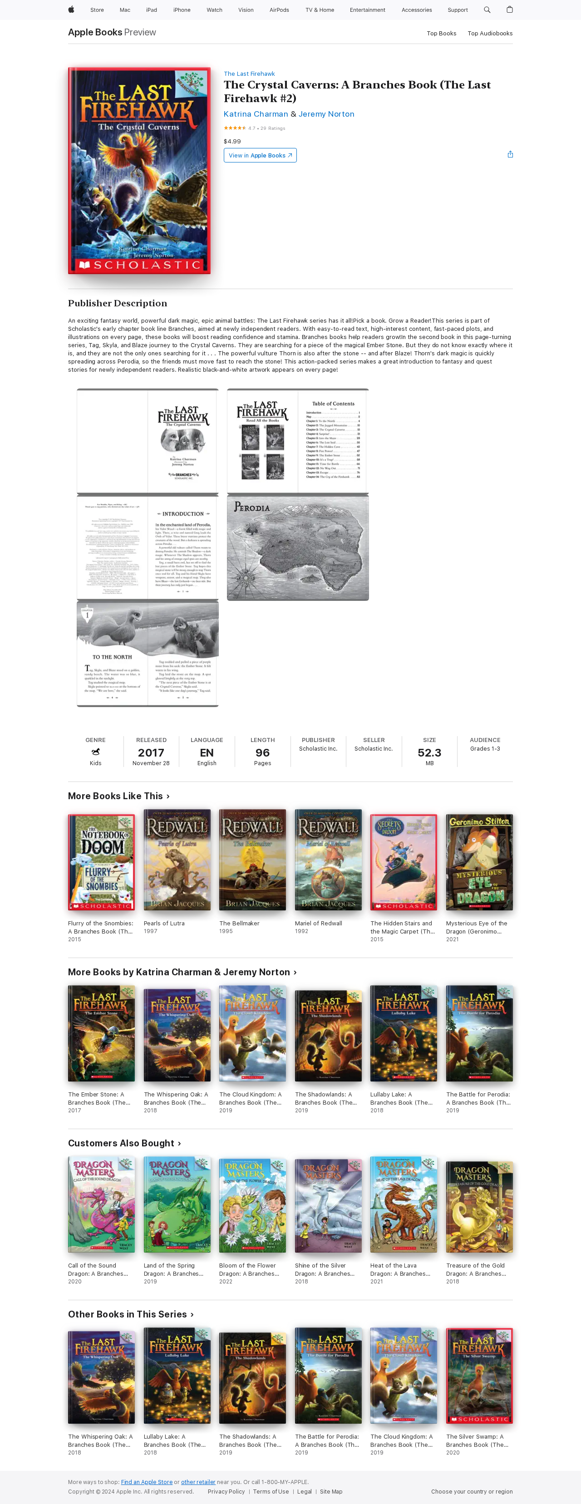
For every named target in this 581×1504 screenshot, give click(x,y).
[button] (487, 10)
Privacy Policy (226, 1492)
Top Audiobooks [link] (490, 33)
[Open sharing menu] (510, 155)
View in (257, 155)
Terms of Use (271, 1492)
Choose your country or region (472, 1492)
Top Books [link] (442, 33)
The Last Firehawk (249, 73)
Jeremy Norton (327, 113)
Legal (304, 1492)
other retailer (198, 1482)
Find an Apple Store (147, 1482)
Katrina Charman (256, 113)
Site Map (331, 1492)
